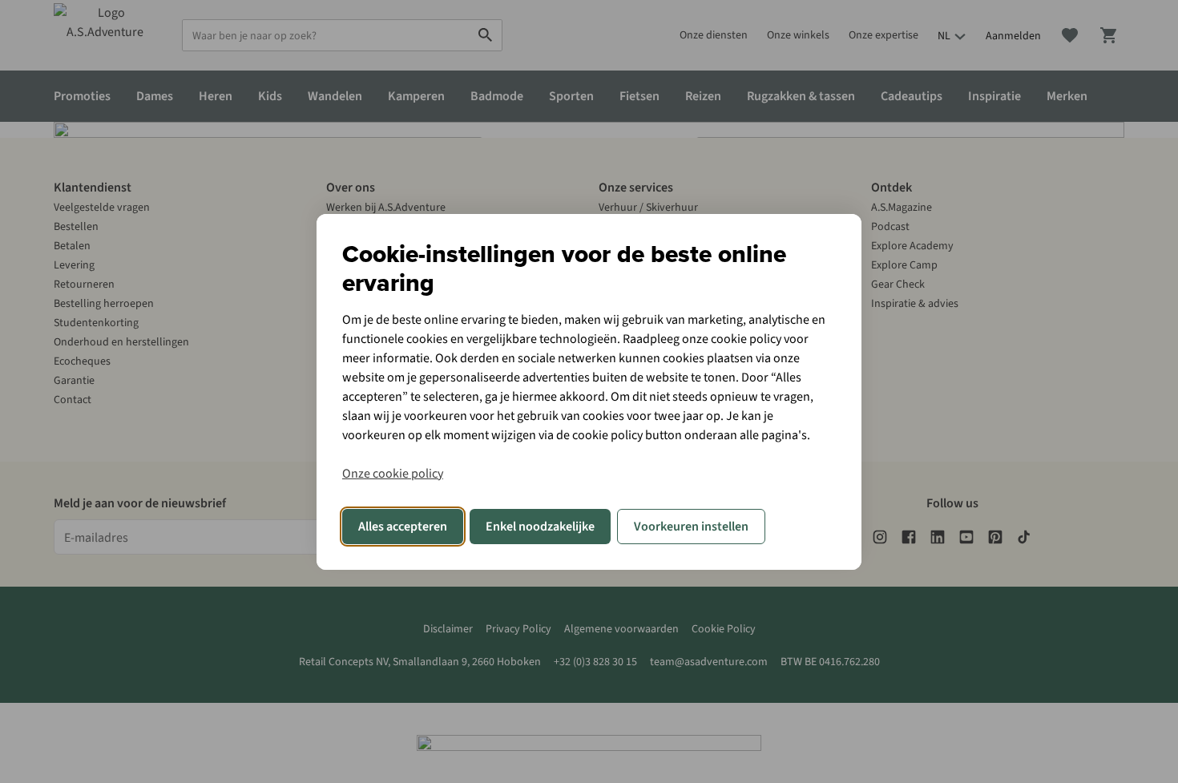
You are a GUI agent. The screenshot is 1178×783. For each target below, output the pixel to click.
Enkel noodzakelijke (540, 526)
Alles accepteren (402, 526)
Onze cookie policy (392, 473)
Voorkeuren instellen (691, 526)
